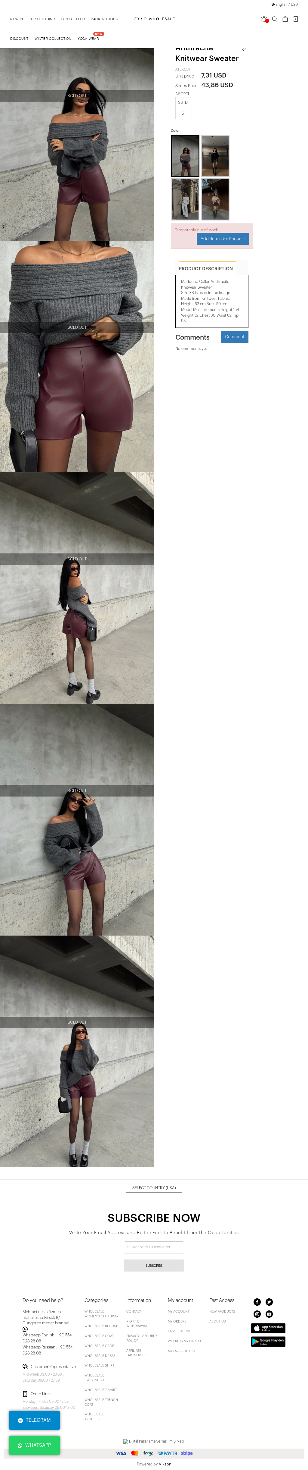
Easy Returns (179, 1331)
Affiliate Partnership (136, 1353)
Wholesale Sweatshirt (94, 1378)
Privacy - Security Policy (142, 1338)
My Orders (177, 1321)
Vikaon (165, 1464)
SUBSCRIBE (154, 1265)
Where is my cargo (184, 1341)
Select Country (154, 1188)
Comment (235, 337)
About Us (217, 1321)
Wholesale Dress (100, 1356)
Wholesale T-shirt (101, 1390)
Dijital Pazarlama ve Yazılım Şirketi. (156, 1441)
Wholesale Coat (99, 1336)
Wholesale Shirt (99, 1365)
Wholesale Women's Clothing (101, 1314)
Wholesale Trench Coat (101, 1402)
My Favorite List (182, 1351)
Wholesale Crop (99, 1346)
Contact (134, 1311)
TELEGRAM (38, 1420)
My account (178, 1311)
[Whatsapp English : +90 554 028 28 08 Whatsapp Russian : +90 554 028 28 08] (50, 1329)
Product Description (206, 269)
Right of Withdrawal (137, 1324)
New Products (222, 1311)
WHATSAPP (38, 1445)
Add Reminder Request (223, 239)
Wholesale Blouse (101, 1326)
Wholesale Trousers (94, 1417)
